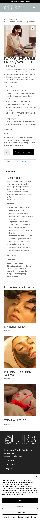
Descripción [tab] (10, 171)
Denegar (20, 506)
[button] (37, 476)
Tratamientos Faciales (19, 161)
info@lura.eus (9, 464)
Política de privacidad (22, 517)
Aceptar (20, 500)
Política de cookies (9, 517)
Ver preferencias (20, 512)
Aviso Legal (33, 517)
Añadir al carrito (23, 151)
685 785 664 (9, 460)
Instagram (8, 468)
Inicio (5, 19)
